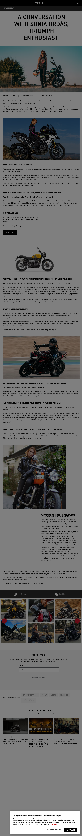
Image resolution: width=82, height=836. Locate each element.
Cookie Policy (53, 824)
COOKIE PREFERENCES (54, 829)
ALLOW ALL (71, 830)
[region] (45, 822)
